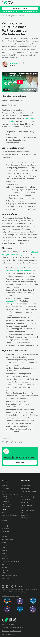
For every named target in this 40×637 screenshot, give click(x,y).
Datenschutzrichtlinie (8, 624)
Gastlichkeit (5, 531)
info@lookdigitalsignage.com (10, 596)
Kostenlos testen (20, 8)
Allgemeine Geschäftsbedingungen (12, 627)
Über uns (4, 512)
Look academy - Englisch (28, 491)
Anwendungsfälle (10, 16)
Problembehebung (26, 505)
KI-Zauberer (5, 488)
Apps (3, 491)
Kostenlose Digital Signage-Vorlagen (10, 495)
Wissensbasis (25, 488)
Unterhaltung (6, 564)
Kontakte (4, 520)
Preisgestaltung (6, 506)
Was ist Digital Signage (28, 497)
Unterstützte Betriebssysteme (26, 517)
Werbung (4, 545)
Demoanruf (10, 301)
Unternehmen (6, 578)
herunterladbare (26, 499)
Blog (22, 494)
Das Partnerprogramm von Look (18, 271)
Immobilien (5, 556)
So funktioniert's (7, 483)
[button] (36, 3)
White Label (5, 518)
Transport (5, 550)
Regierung (5, 570)
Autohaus (4, 567)
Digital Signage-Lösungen (9, 575)
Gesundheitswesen (7, 539)
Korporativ (5, 536)
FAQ (22, 483)
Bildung (4, 547)
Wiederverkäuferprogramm (10, 515)
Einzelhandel (5, 528)
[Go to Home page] (7, 2)
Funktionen (5, 485)
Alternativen (24, 502)
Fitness (4, 542)
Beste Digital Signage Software (27, 512)
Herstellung (5, 559)
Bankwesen (5, 534)
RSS (22, 508)
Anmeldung (20, 462)
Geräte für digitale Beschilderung (7, 500)
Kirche (3, 572)
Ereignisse (5, 553)
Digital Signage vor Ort (9, 504)
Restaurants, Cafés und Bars (10, 561)
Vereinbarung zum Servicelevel (11, 631)
